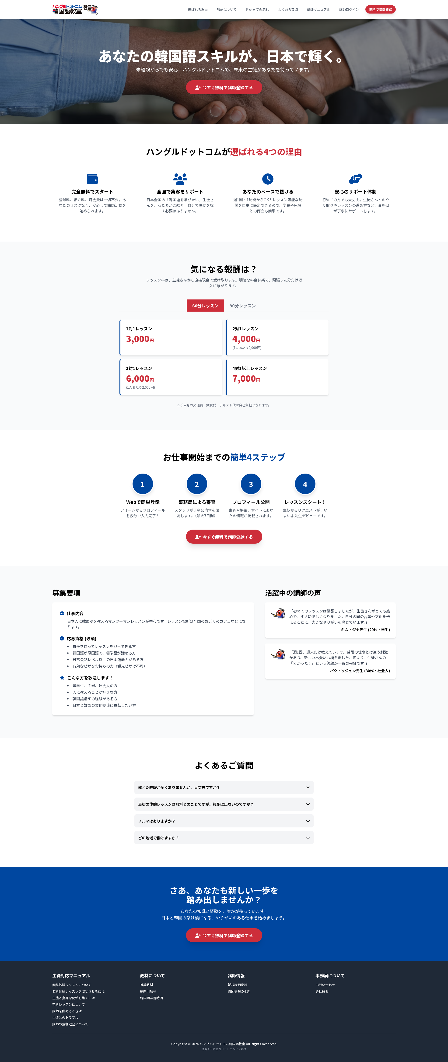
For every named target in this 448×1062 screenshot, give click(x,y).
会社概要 (322, 991)
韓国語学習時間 (151, 997)
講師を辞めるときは (67, 1011)
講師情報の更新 (239, 991)
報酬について (227, 9)
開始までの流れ (257, 9)
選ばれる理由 (198, 9)
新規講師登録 (237, 984)
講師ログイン (349, 9)
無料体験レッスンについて (71, 984)
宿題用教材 (148, 991)
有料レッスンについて (68, 1004)
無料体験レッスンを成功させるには (78, 991)
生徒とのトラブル (65, 1017)
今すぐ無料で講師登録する (228, 87)
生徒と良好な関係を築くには (73, 997)
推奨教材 (146, 984)
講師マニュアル (318, 9)
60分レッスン (205, 305)
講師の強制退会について (70, 1024)
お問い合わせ (325, 984)
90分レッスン (243, 305)
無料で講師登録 (380, 9)
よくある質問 (288, 9)
